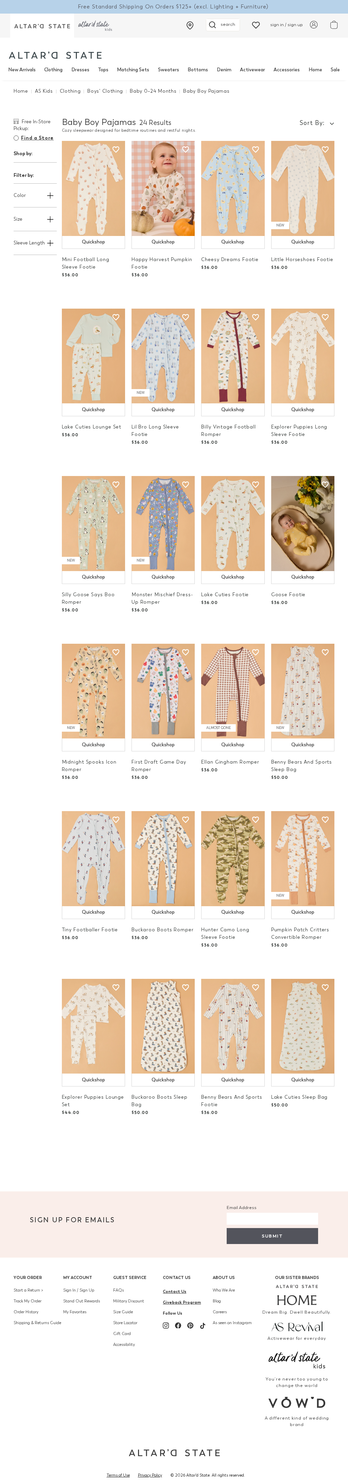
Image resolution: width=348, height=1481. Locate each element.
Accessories (287, 70)
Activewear (252, 70)
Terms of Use (118, 1475)
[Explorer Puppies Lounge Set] (93, 1026)
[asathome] (296, 1295)
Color (20, 195)
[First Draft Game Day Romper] (163, 691)
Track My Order (27, 1301)
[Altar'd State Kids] (296, 1359)
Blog (217, 1301)
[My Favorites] (256, 24)
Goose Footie (288, 595)
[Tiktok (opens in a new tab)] (202, 1325)
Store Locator (125, 1322)
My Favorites (74, 1312)
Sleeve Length (29, 243)
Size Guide (123, 1312)
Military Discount (128, 1301)
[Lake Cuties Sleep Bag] (302, 1026)
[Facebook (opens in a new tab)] (178, 1325)
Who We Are (224, 1290)
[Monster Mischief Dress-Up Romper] (163, 523)
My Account (77, 1277)
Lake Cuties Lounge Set (92, 427)
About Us (224, 1277)
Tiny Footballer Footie (90, 930)
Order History (26, 1312)
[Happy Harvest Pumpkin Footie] (163, 188)
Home (315, 70)
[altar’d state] (42, 25)
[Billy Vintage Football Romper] (232, 356)
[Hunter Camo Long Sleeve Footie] (232, 858)
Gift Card (122, 1333)
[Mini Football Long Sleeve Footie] (93, 188)
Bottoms (198, 70)
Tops (103, 70)
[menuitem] (22, 70)
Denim (224, 70)
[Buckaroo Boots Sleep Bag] (163, 1026)
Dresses (80, 70)
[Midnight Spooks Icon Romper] (93, 691)
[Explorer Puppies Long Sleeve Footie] (302, 356)
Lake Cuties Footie (225, 595)
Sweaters (168, 70)
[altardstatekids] (95, 25)
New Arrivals (22, 70)
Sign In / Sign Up (78, 1290)
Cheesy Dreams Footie (230, 259)
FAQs (118, 1290)
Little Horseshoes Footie (302, 259)
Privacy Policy (150, 1475)
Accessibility (124, 1344)
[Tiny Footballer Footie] (93, 858)
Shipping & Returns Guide (37, 1322)
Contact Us (177, 1277)
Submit (272, 1236)
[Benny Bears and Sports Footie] (232, 1026)
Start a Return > (28, 1290)
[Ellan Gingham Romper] (232, 691)
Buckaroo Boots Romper (163, 930)
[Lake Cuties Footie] (232, 523)
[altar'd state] (55, 55)
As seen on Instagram (232, 1322)
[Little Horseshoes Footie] (302, 188)
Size (18, 219)
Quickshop (93, 242)
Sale (335, 70)
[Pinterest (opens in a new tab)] (190, 1325)
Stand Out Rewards (81, 1301)
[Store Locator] (190, 25)
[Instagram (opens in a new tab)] (166, 1325)
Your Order (28, 1277)
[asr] (296, 1325)
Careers (220, 1312)
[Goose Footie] (302, 523)
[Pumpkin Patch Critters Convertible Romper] (302, 858)
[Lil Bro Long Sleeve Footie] (163, 356)
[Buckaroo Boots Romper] (163, 858)
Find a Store (37, 138)
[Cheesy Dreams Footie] (232, 188)
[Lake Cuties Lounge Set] (93, 356)
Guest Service (129, 1277)
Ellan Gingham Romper (230, 762)
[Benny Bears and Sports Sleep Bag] (302, 691)
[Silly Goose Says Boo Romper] (93, 523)
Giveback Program (182, 1302)
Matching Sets (133, 70)
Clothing (53, 70)
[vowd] (296, 1402)
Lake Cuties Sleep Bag (299, 1097)
